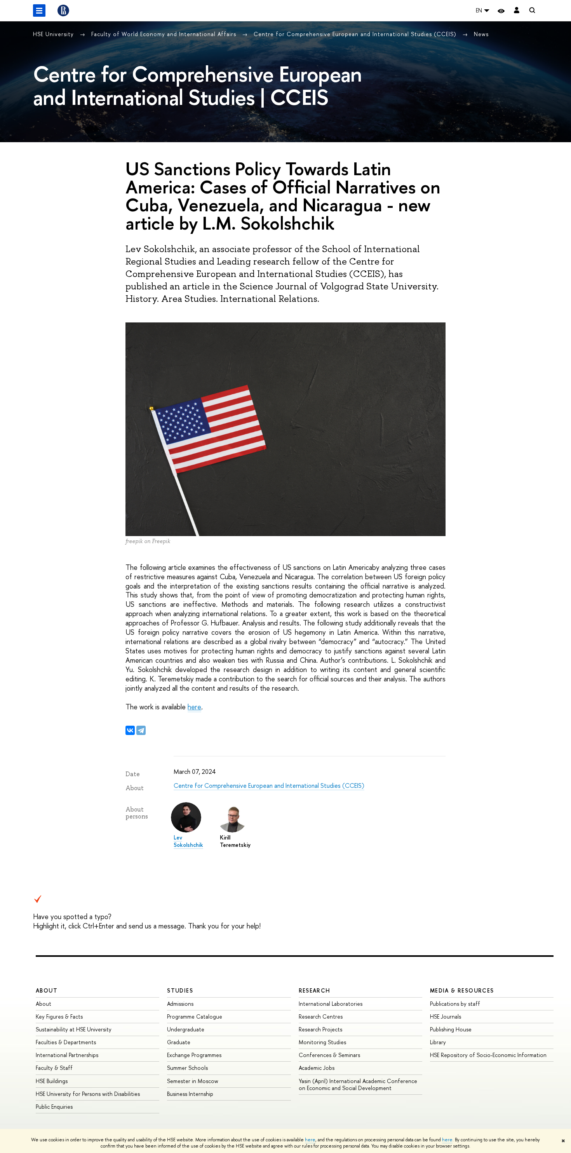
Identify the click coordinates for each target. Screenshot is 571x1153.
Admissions (180, 1003)
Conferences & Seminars (329, 1055)
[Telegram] (141, 730)
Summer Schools (187, 1067)
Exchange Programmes (194, 1055)
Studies (180, 990)
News (481, 34)
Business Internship (190, 1093)
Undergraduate (185, 1029)
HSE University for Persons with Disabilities (88, 1093)
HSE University (54, 34)
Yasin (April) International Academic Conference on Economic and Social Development (358, 1084)
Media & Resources (462, 990)
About (46, 990)
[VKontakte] (130, 730)
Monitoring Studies (322, 1042)
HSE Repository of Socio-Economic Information (488, 1055)
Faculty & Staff (54, 1067)
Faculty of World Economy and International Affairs (164, 34)
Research (315, 990)
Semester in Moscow (192, 1081)
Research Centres (321, 1016)
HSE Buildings (52, 1081)
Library (438, 1042)
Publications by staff (455, 1003)
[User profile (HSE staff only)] (516, 10)
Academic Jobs (316, 1067)
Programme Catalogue (194, 1016)
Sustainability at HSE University (73, 1029)
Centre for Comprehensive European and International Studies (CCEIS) (356, 34)
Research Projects (320, 1029)
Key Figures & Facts (59, 1016)
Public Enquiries (54, 1106)
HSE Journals (445, 1016)
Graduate (178, 1042)
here (310, 1140)
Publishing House (451, 1029)
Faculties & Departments (66, 1042)
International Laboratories (330, 1003)
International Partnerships (67, 1055)
